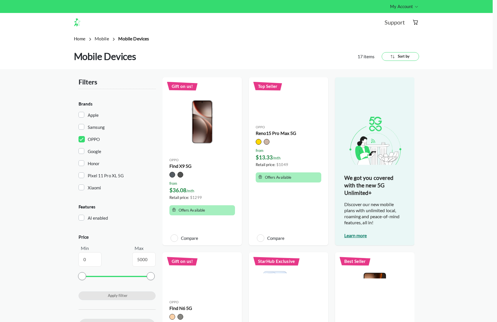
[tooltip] (404, 6)
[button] (79, 22)
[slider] (82, 276)
